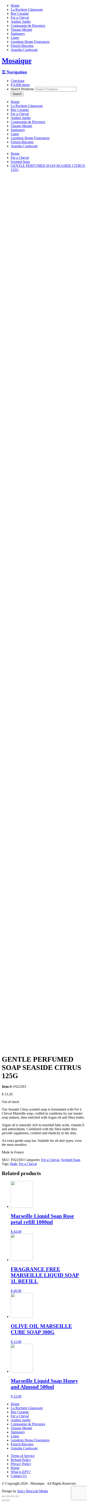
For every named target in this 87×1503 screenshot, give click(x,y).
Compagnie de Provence (28, 25)
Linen (15, 38)
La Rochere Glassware (27, 9)
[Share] (8, 1496)
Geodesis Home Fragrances (30, 42)
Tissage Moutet (21, 29)
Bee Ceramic (20, 13)
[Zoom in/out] (17, 1496)
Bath (13, 1164)
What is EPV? (21, 1472)
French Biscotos (22, 46)
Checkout (17, 81)
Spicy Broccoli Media (32, 1491)
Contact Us (19, 1476)
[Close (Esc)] (3, 1496)
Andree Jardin (21, 21)
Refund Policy (21, 1460)
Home (15, 5)
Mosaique (16, 61)
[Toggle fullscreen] (12, 1496)
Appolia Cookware (24, 50)
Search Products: (22, 89)
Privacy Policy (21, 1464)
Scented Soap (20, 162)
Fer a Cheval (20, 17)
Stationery (18, 34)
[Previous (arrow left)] (3, 1500)
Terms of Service (23, 1456)
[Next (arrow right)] (8, 1500)
